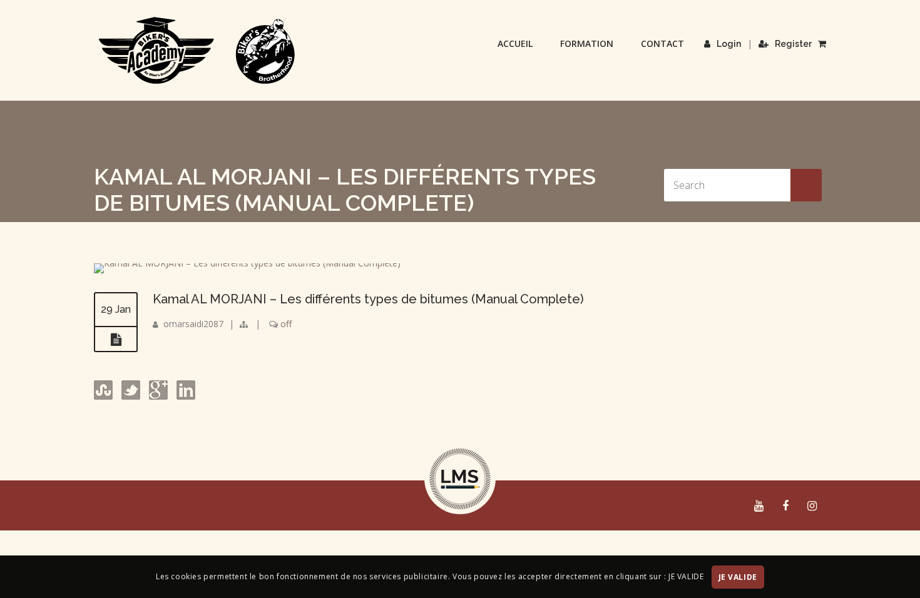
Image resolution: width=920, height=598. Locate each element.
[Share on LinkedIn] (184, 396)
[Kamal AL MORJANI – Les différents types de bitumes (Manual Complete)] (247, 263)
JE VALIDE (737, 577)
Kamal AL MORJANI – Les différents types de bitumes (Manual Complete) (368, 299)
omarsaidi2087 (193, 324)
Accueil (515, 43)
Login (729, 44)
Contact (662, 43)
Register (793, 44)
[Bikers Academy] (197, 51)
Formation (586, 43)
